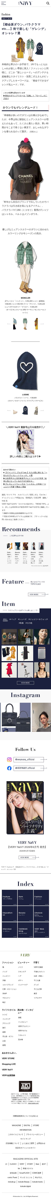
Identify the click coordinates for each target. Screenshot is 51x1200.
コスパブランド (7, 985)
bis (19, 1168)
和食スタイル (28, 1168)
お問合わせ (41, 1143)
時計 (4, 1002)
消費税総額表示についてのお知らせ (25, 1116)
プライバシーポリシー (34, 1134)
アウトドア (6, 1023)
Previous (9, 323)
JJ (6, 1164)
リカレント (22, 1035)
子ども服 (37, 980)
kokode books (37, 1182)
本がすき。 (39, 1177)
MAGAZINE (16, 1125)
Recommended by (36, 565)
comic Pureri (12, 1177)
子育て (36, 962)
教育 (35, 993)
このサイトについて (15, 1134)
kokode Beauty (24, 1182)
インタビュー (23, 1022)
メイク (20, 967)
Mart (37, 1164)
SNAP (4, 993)
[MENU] (3, 3)
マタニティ (6, 998)
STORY (30, 1164)
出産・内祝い (38, 976)
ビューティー (23, 962)
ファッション (8, 962)
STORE (36, 1125)
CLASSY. (13, 1164)
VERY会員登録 (8, 1075)
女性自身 (13, 1173)
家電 (4, 1045)
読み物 (20, 1039)
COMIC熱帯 (36, 1173)
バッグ (4, 972)
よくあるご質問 (28, 1143)
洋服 (4, 980)
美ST (44, 1164)
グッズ (36, 985)
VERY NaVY (7, 1070)
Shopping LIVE (9, 1064)
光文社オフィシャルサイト (25, 1148)
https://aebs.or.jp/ (33, 1103)
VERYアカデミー (24, 1026)
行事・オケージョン (9, 989)
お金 (4, 1041)
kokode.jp (11, 1182)
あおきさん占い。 (10, 1053)
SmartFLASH (24, 1173)
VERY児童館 (38, 967)
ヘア (19, 976)
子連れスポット (39, 972)
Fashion (6, 14)
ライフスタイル (9, 1010)
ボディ (20, 980)
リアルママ (38, 998)
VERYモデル (22, 1031)
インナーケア (23, 985)
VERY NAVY (26, 3)
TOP (2, 867)
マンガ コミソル (26, 1177)
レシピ (4, 1014)
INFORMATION (25, 1130)
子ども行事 (38, 989)
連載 (19, 1017)
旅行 (4, 1028)
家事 (4, 1032)
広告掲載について (12, 1143)
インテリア (6, 1019)
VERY (22, 1164)
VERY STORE (8, 1058)
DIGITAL (27, 1125)
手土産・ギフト (7, 1036)
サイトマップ (25, 1139)
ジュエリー (6, 976)
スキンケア (22, 972)
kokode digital (25, 1186)
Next (42, 323)
